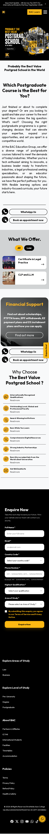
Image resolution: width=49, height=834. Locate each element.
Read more (15, 400)
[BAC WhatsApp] (32, 821)
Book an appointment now (28, 220)
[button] (42, 819)
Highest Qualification (15, 585)
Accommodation (10, 756)
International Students (12, 740)
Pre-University (9, 696)
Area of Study (12, 598)
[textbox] (23, 560)
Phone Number (12, 568)
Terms (5, 777)
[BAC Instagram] (21, 821)
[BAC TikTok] (37, 821)
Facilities (6, 745)
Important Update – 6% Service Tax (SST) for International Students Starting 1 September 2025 (22, 4)
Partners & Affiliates (11, 729)
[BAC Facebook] (11, 821)
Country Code (12, 554)
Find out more (24, 335)
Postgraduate (9, 707)
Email (8, 541)
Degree (6, 702)
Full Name (10, 527)
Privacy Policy (9, 783)
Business (6, 675)
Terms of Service (23, 614)
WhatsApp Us (28, 211)
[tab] (19, 248)
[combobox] (24, 560)
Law (4, 669)
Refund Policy (8, 788)
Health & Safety (9, 794)
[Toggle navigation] (45, 12)
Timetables (7, 750)
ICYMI (5, 734)
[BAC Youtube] (27, 821)
